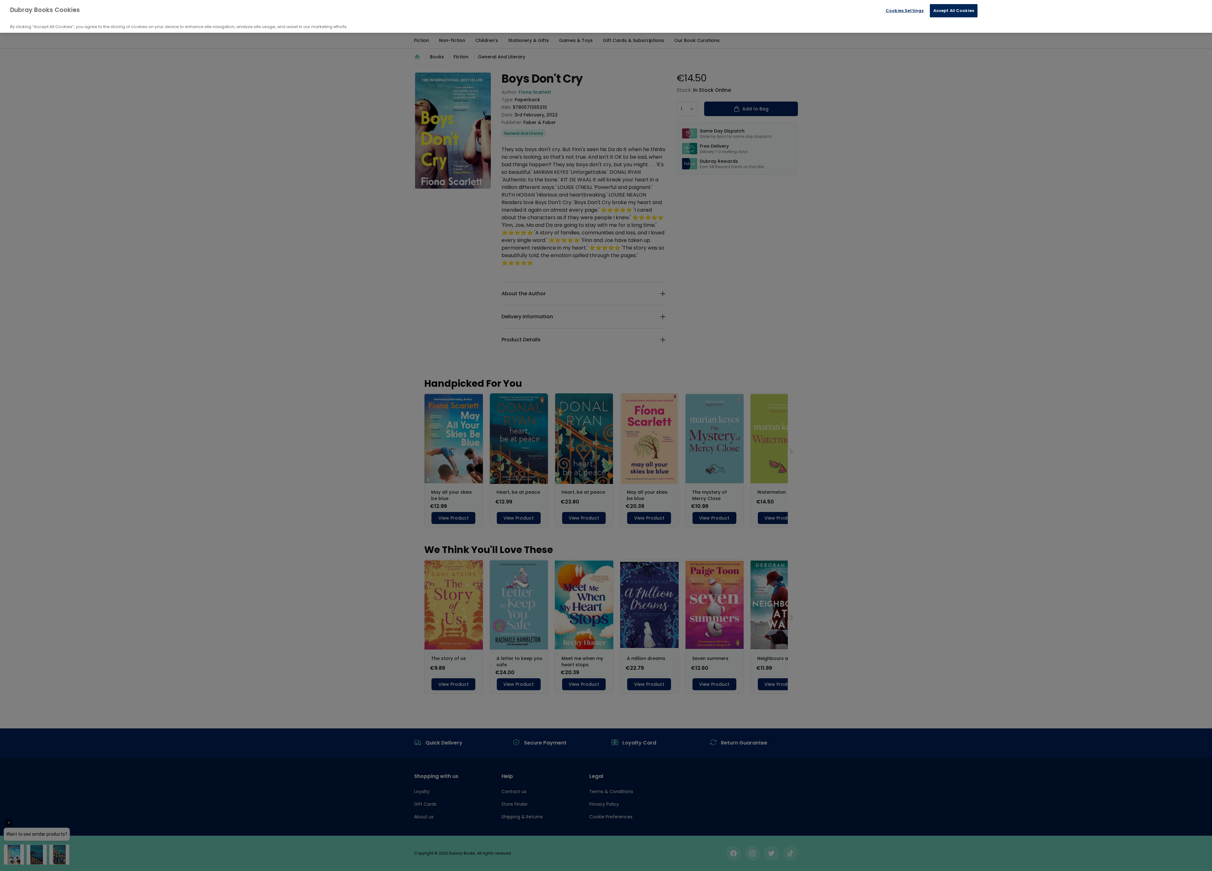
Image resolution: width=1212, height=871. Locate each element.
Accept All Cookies (953, 11)
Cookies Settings (905, 11)
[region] (606, 16)
